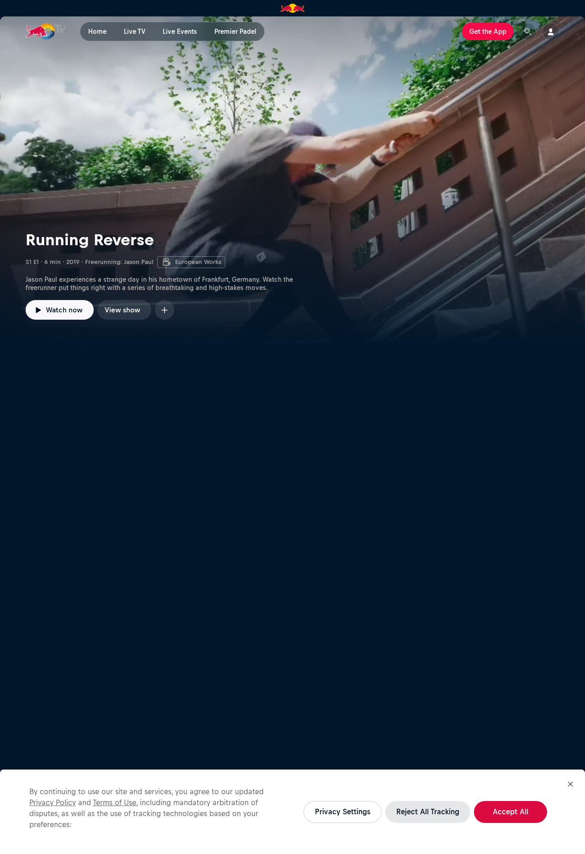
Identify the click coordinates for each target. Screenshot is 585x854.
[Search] (528, 31)
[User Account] (550, 31)
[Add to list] (164, 310)
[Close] (570, 784)
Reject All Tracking (427, 811)
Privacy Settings (342, 811)
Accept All (510, 811)
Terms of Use (114, 802)
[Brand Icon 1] (293, 8)
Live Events (180, 31)
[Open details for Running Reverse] (292, 180)
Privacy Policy (52, 802)
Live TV (134, 31)
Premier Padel (235, 31)
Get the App (487, 31)
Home (97, 31)
